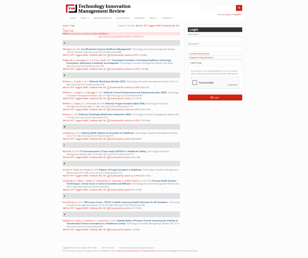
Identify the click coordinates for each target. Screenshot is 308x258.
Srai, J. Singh (100, 60)
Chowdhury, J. (69, 132)
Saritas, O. (91, 180)
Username (194, 34)
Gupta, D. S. (79, 103)
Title (73, 25)
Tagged (151, 25)
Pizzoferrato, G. (70, 202)
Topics (84, 17)
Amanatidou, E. (104, 180)
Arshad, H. (68, 169)
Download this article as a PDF (124, 68)
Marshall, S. (68, 151)
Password (193, 43)
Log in (227, 14)
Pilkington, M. (69, 49)
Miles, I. (81, 180)
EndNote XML (169, 25)
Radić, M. (77, 169)
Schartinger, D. (70, 180)
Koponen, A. (105, 220)
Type (66, 30)
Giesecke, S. (118, 180)
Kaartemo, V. (90, 220)
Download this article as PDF (124, 55)
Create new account (199, 53)
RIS (177, 25)
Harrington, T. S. (83, 60)
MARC (159, 25)
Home (73, 17)
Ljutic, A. (80, 81)
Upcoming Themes (103, 17)
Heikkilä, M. (68, 220)
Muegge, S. (92, 92)
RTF (145, 25)
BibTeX (139, 25)
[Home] (99, 9)
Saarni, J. (78, 220)
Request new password (201, 57)
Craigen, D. (79, 92)
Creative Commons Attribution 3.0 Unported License (135, 251)
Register (237, 14)
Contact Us (167, 17)
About (152, 17)
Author (66, 25)
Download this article (120, 98)
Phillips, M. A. (69, 60)
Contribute (139, 17)
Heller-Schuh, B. (132, 180)
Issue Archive (122, 17)
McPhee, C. (68, 81)
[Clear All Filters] (100, 33)
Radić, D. (89, 169)
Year (71, 30)
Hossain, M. (93, 103)
